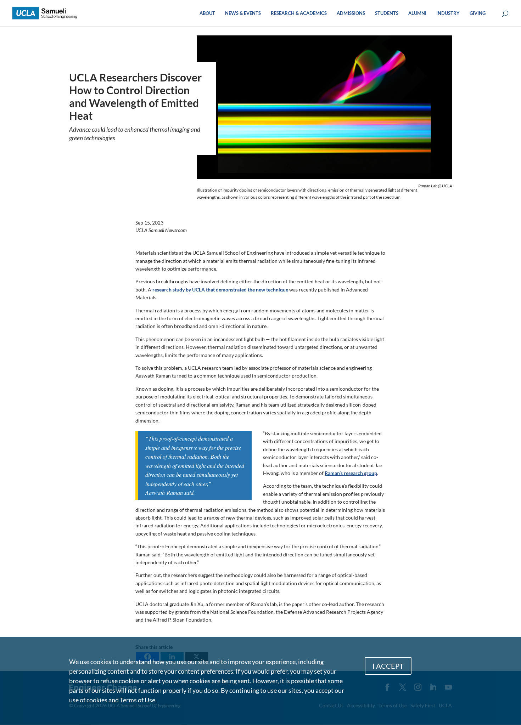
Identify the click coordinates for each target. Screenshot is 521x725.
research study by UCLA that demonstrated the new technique (220, 290)
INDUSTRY (448, 13)
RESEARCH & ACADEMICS (299, 13)
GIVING (478, 13)
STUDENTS (386, 13)
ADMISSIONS (351, 13)
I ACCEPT (388, 666)
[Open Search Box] (505, 14)
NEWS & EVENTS (243, 13)
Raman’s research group (351, 473)
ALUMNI (417, 13)
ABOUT (207, 13)
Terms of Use (137, 700)
